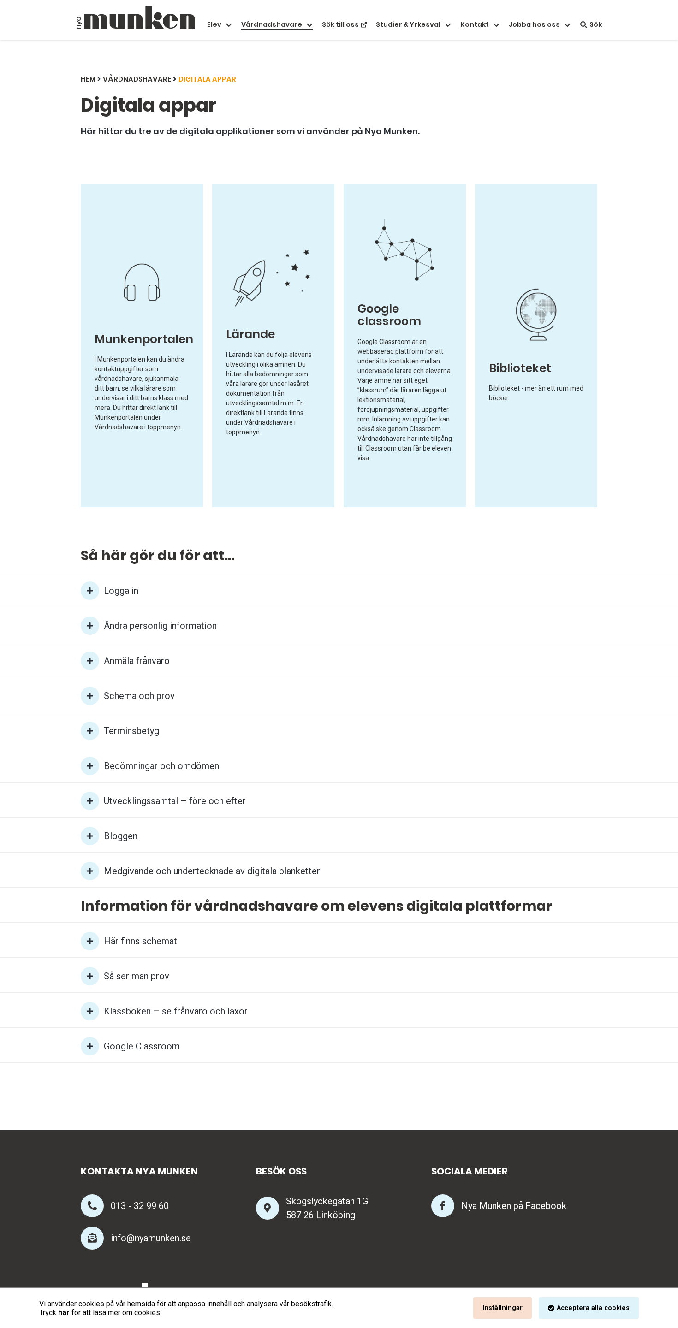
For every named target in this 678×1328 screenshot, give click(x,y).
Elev (214, 24)
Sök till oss (340, 24)
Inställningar (502, 1308)
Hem (88, 79)
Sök (595, 24)
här (64, 1312)
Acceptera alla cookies (593, 1308)
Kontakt (474, 24)
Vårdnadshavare (271, 24)
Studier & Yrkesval (408, 24)
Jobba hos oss (534, 24)
